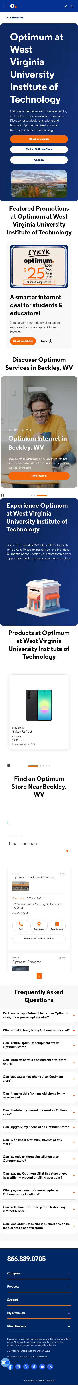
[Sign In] (71, 6)
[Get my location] (67, 851)
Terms (44, 341)
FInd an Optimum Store (39, 149)
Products (13, 1287)
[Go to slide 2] (34, 495)
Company (13, 1273)
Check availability (39, 139)
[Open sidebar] (5, 6)
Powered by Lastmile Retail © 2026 (39, 1381)
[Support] (66, 6)
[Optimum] (13, 6)
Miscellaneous (16, 1326)
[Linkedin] (50, 1367)
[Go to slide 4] (46, 766)
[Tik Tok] (34, 1367)
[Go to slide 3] (42, 495)
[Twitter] (26, 1367)
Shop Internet (39, 476)
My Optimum (16, 1313)
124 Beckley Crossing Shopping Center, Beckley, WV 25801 (37, 906)
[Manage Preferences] (5, 1362)
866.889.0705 (26, 1259)
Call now (39, 160)
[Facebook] (10, 1367)
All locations (16, 17)
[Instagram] (18, 1367)
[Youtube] (42, 1367)
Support (12, 1300)
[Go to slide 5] (49, 766)
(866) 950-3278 (20, 913)
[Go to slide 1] (31, 495)
